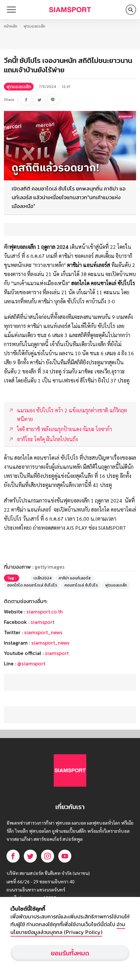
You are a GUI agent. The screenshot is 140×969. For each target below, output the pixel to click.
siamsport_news (43, 632)
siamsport (42, 622)
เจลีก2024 (42, 578)
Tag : (11, 578)
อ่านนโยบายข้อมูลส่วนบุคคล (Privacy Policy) (67, 928)
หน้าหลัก (10, 26)
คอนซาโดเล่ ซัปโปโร (81, 585)
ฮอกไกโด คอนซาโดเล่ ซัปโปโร (32, 585)
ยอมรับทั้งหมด (70, 953)
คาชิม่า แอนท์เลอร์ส (75, 578)
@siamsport (31, 663)
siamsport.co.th (44, 611)
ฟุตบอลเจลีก (34, 26)
